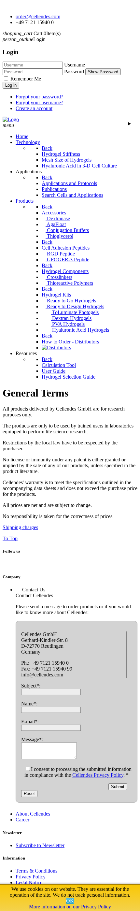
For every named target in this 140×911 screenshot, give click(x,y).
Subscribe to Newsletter (40, 845)
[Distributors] (56, 347)
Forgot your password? (39, 96)
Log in (11, 85)
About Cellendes (33, 814)
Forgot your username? (39, 102)
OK (70, 901)
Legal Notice (29, 882)
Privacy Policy (31, 876)
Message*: (32, 739)
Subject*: (30, 685)
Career (22, 819)
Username (74, 64)
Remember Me (25, 78)
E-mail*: (30, 721)
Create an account (34, 108)
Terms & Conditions (36, 871)
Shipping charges (20, 527)
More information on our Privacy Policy (70, 906)
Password (74, 71)
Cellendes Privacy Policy (97, 775)
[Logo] (11, 119)
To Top (10, 538)
